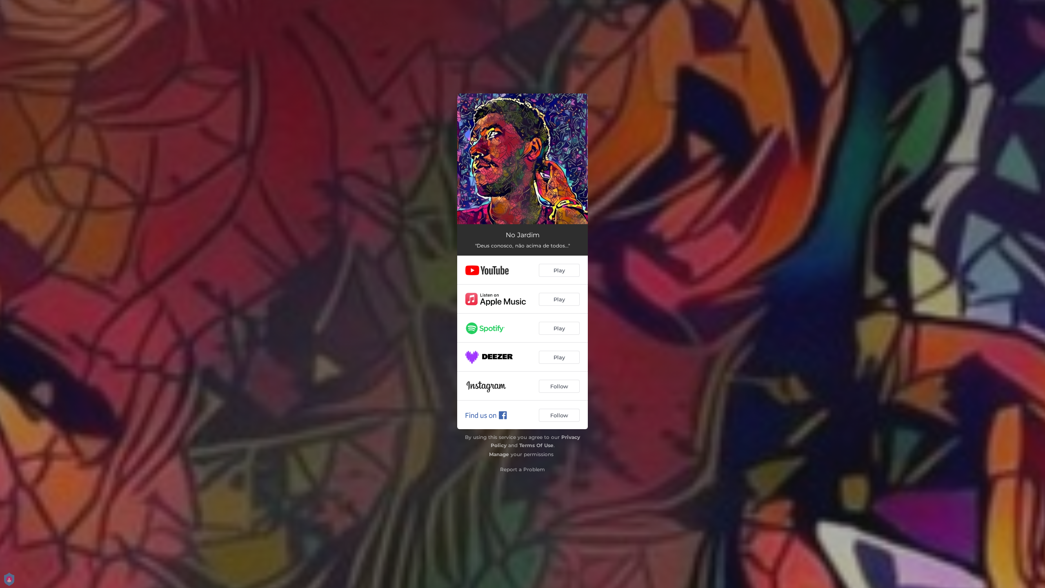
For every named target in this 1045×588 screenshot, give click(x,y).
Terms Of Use (536, 445)
